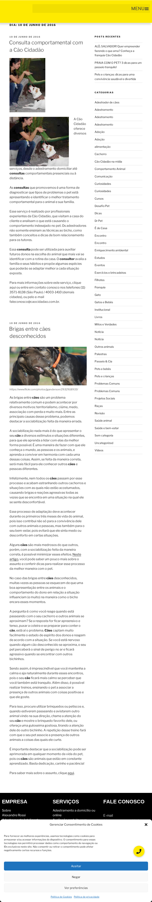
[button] (146, 825)
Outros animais (104, 346)
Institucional (102, 309)
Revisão (100, 413)
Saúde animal (103, 420)
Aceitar (76, 866)
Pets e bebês (103, 369)
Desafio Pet (102, 206)
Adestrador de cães (107, 102)
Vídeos (99, 450)
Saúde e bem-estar (107, 428)
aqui (71, 773)
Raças (99, 406)
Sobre (6, 810)
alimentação (102, 146)
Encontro (100, 235)
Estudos (100, 257)
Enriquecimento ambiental (111, 250)
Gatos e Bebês (104, 302)
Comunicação (103, 176)
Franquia (100, 287)
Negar (76, 877)
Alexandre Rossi (14, 815)
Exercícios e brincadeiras (110, 272)
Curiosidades (103, 183)
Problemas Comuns (107, 383)
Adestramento (104, 109)
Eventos (100, 265)
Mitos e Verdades (106, 324)
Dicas (98, 213)
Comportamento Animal (110, 168)
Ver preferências (76, 888)
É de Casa (101, 228)
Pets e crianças (104, 376)
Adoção (99, 131)
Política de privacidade (86, 896)
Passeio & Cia (103, 361)
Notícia (99, 331)
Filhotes (99, 280)
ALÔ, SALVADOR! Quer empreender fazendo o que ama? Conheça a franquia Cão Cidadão (117, 51)
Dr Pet (99, 220)
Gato (98, 294)
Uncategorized (104, 443)
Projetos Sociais (105, 398)
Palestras (101, 354)
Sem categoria (104, 435)
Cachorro (100, 154)
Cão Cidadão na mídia (108, 161)
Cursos (99, 198)
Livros (98, 317)
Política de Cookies (61, 896)
